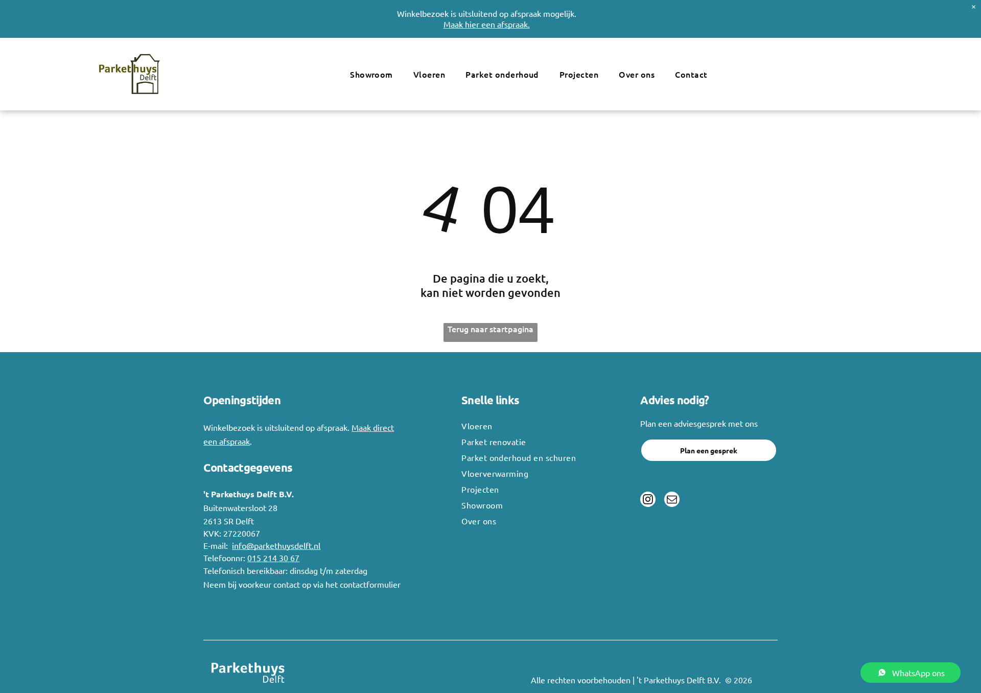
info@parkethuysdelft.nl (276, 545)
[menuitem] (371, 74)
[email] (672, 501)
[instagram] (648, 501)
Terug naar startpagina (490, 328)
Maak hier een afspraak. (486, 24)
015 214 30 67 (273, 557)
